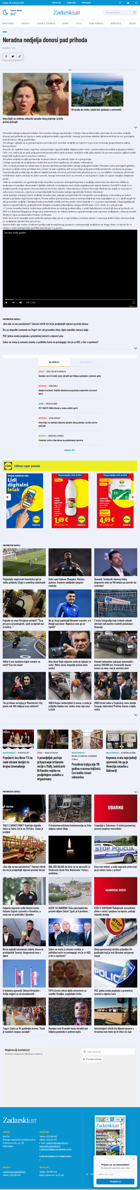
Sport (65, 23)
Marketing (71, 2)
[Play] (6, 302)
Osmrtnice (116, 23)
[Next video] (13, 302)
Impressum (86, 2)
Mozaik (132, 23)
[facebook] (120, 2)
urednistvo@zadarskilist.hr (14, 1171)
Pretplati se (115, 1181)
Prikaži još (69, 450)
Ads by (131, 306)
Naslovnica (8, 23)
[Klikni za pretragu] (134, 12)
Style (79, 23)
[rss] (136, 2)
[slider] (70, 299)
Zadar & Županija (46, 23)
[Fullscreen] (133, 302)
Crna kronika (96, 23)
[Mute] (20, 302)
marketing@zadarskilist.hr (57, 1142)
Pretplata (56, 2)
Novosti (26, 23)
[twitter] (128, 2)
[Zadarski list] (67, 12)
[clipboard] (19, 56)
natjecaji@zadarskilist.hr (49, 1146)
